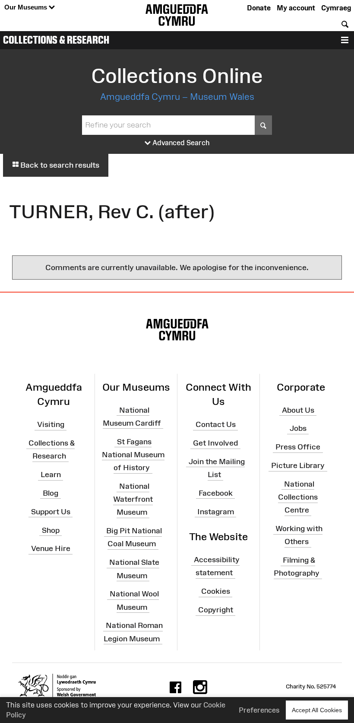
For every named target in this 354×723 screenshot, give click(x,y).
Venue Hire (50, 548)
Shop (51, 530)
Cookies (215, 591)
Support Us (50, 511)
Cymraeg (336, 8)
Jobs (298, 428)
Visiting (50, 424)
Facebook (216, 493)
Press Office (297, 447)
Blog (50, 493)
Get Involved (215, 443)
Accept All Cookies (317, 710)
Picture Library (298, 465)
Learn (51, 474)
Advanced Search (180, 143)
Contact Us (216, 424)
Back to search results (59, 165)
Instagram (215, 511)
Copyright (215, 609)
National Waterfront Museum (133, 499)
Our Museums (26, 7)
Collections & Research (56, 39)
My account (296, 8)
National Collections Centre (298, 497)
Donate (259, 8)
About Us (298, 409)
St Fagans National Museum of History (133, 454)
